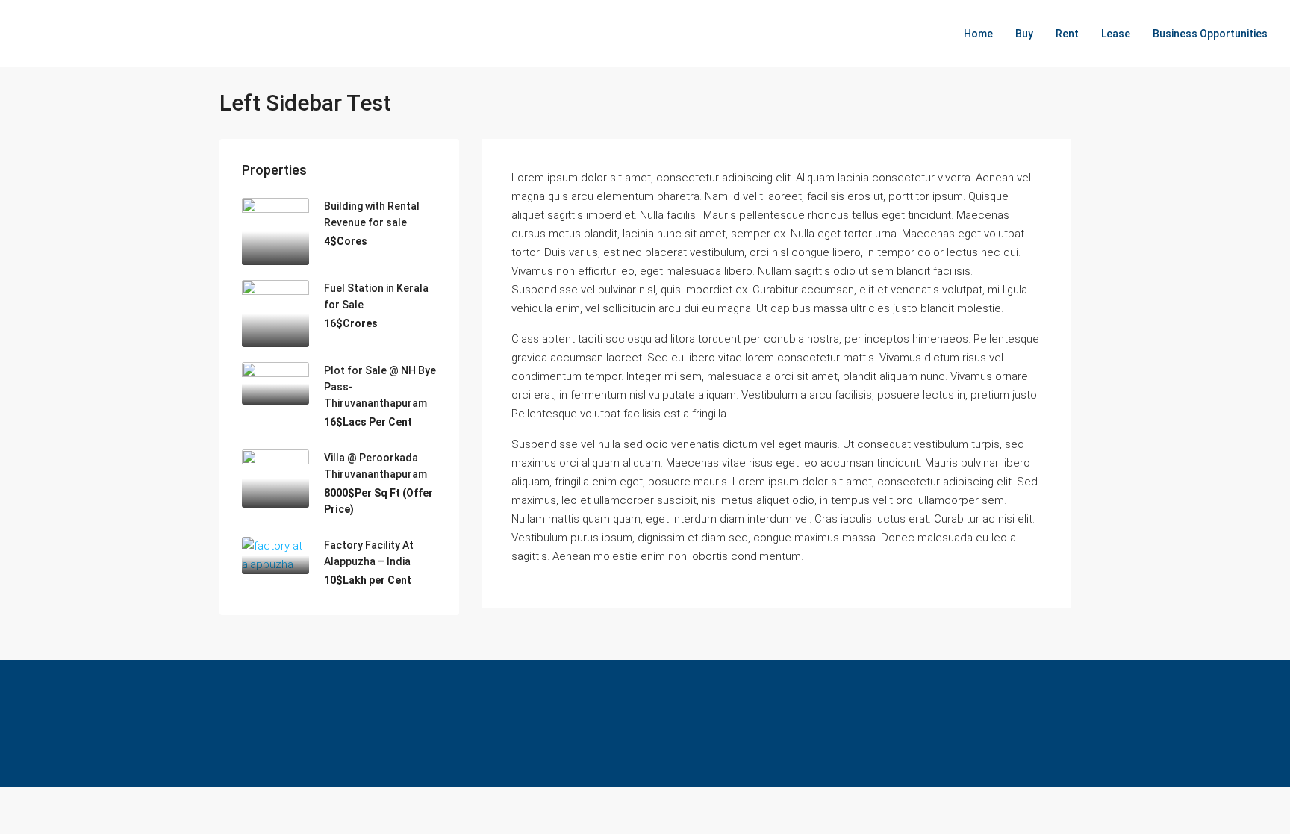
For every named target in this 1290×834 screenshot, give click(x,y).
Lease (1115, 34)
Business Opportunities (1210, 34)
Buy (1024, 34)
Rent (1067, 34)
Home (978, 34)
